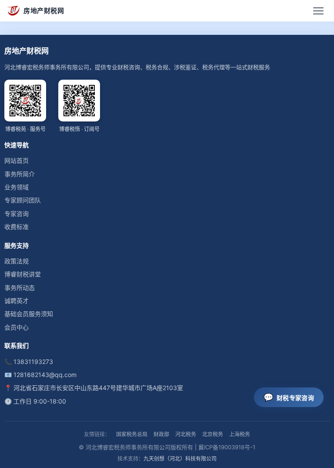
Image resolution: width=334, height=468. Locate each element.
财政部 (161, 434)
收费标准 (16, 226)
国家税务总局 (131, 434)
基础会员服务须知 (28, 313)
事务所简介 (19, 174)
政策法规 (16, 261)
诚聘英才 (16, 300)
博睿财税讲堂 (22, 274)
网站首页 (16, 160)
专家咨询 (16, 213)
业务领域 (16, 187)
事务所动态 (19, 287)
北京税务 (212, 434)
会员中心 (16, 327)
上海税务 (239, 434)
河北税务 (185, 434)
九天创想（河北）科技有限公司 (180, 458)
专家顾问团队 (22, 200)
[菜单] (318, 11)
